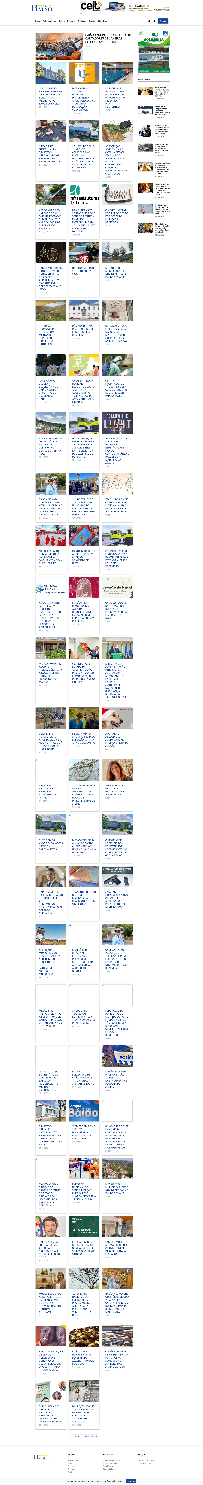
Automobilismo (49, 21)
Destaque (82, 21)
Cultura (62, 21)
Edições (37, 21)
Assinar (163, 21)
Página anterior (77, 1436)
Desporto (71, 21)
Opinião (92, 21)
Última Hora (102, 21)
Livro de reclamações (146, 1460)
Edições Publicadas (145, 1463)
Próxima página (91, 1436)
